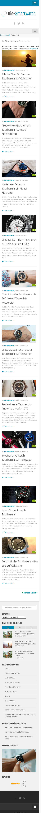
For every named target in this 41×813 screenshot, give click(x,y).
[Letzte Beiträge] (8, 627)
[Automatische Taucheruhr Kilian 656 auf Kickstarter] (20, 545)
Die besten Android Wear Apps (17, 732)
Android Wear (10, 678)
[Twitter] (18, 23)
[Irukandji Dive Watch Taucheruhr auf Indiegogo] (20, 439)
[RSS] (23, 23)
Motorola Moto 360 (12, 682)
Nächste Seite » (30, 592)
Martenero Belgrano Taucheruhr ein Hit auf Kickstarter (14, 188)
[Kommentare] (31, 627)
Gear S (7, 669)
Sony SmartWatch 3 (12, 687)
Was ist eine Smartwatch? (15, 710)
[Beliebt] (20, 627)
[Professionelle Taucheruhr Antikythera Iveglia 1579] (20, 388)
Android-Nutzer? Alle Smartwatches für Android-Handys (20, 715)
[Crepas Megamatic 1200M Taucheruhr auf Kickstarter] (20, 333)
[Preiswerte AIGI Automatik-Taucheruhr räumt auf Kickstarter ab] (20, 109)
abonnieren (33, 49)
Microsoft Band (11, 691)
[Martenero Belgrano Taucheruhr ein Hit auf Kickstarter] (20, 168)
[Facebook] (14, 23)
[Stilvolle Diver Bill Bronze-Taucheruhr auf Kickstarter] (20, 58)
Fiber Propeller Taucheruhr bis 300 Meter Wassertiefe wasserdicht (19, 298)
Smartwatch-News (8, 70)
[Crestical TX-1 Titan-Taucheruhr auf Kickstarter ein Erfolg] (20, 223)
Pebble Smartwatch (12, 673)
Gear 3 (7, 696)
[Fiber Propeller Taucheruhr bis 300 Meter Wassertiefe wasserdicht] (20, 278)
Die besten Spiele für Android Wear (18, 727)
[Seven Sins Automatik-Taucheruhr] (20, 494)
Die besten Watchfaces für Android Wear (19, 737)
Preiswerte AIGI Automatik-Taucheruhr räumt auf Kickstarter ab (17, 130)
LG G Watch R (10, 701)
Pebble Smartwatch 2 (13, 705)
